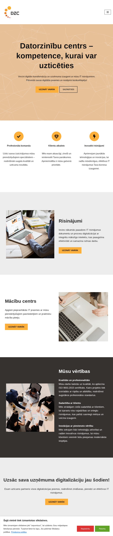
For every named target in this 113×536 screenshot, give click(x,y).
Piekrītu (102, 529)
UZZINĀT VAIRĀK (47, 89)
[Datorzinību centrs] (12, 12)
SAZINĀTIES (68, 89)
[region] (56, 526)
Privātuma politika (19, 532)
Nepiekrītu (85, 529)
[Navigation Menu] (107, 12)
